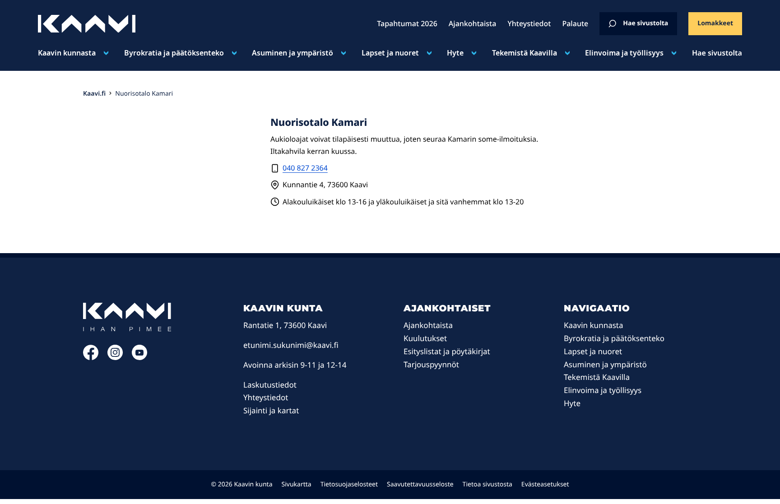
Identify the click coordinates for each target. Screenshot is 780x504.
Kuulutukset (425, 338)
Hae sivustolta (645, 23)
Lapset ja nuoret (390, 53)
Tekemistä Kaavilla (524, 53)
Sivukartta (296, 484)
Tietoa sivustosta (487, 484)
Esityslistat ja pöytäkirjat (447, 351)
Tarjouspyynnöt (431, 364)
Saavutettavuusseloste (420, 484)
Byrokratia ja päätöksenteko (174, 53)
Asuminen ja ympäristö (292, 53)
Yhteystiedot (265, 397)
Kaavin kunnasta (67, 53)
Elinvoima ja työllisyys (624, 53)
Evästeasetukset (545, 484)
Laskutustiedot (270, 384)
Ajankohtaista (428, 325)
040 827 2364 (305, 168)
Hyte (455, 53)
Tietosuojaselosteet (349, 484)
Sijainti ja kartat (271, 410)
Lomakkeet (715, 23)
